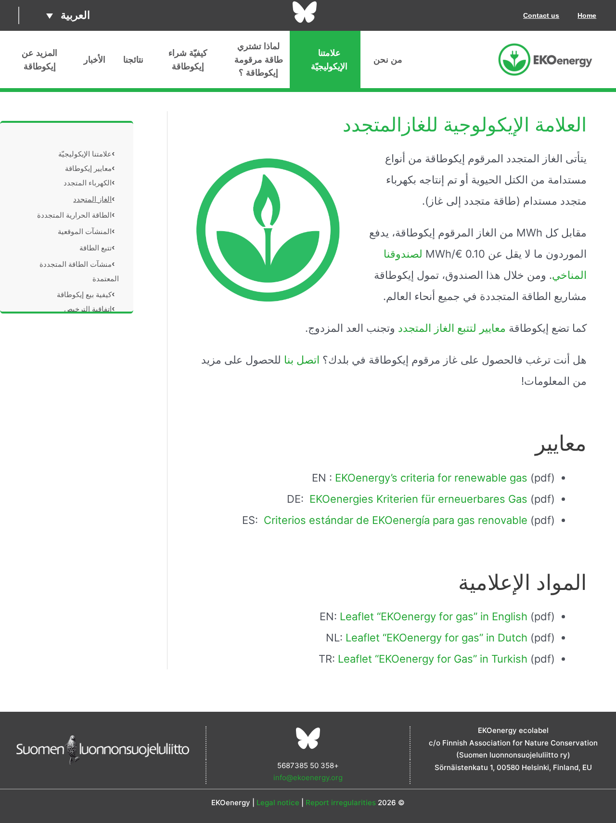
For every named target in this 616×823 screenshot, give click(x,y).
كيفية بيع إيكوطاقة (84, 294)
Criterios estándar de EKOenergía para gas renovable (395, 520)
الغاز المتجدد (92, 199)
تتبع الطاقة (95, 248)
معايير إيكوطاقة (88, 168)
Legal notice (278, 802)
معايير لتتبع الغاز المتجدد (452, 328)
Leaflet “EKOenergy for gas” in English (433, 616)
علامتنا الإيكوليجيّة (85, 154)
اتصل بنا (303, 359)
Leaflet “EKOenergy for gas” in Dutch (436, 637)
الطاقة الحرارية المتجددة (74, 215)
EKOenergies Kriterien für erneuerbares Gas (418, 499)
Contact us (541, 15)
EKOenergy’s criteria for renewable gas (431, 477)
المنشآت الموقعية (85, 231)
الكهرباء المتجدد (88, 183)
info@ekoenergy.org (308, 777)
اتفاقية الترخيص (88, 309)
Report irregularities (341, 802)
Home (587, 15)
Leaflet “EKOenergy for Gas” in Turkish (432, 659)
